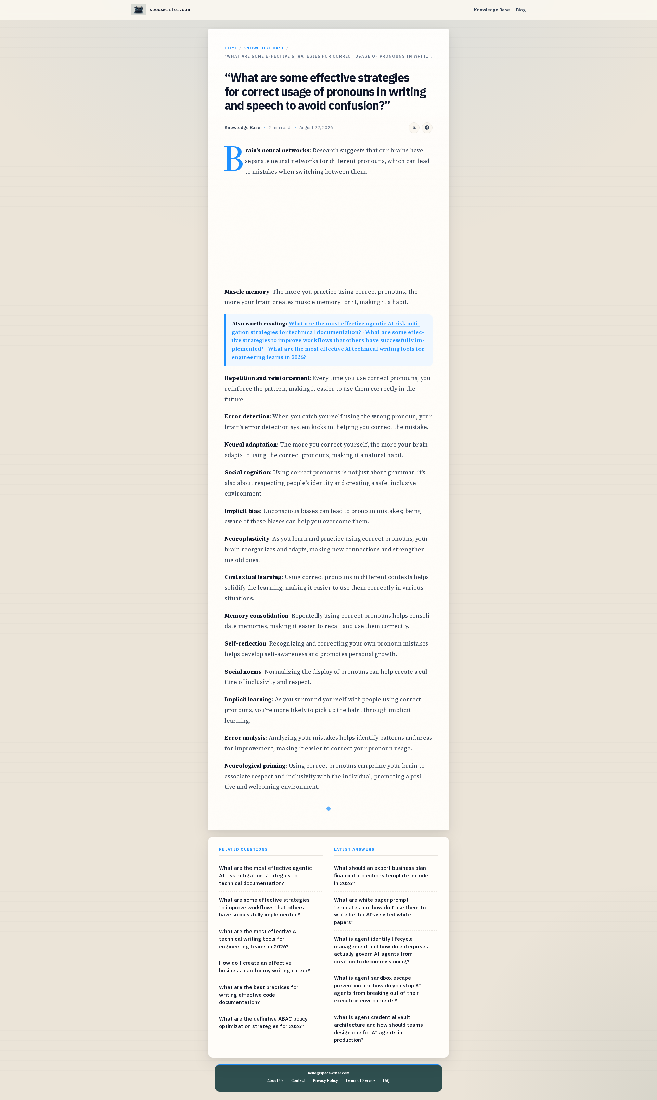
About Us (275, 1080)
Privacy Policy (325, 1080)
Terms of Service (360, 1080)
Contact (298, 1080)
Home (230, 47)
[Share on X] (414, 127)
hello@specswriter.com (328, 1073)
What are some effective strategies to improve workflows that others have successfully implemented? (328, 340)
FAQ (386, 1080)
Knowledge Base (492, 10)
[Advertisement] (328, 232)
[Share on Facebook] (427, 127)
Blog (521, 10)
